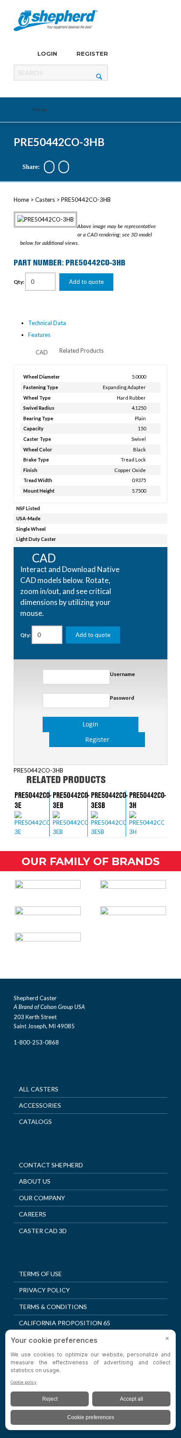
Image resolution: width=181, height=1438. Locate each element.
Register (91, 53)
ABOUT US (35, 1181)
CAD (42, 352)
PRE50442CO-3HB (59, 142)
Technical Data (47, 322)
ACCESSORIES (40, 1105)
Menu (40, 109)
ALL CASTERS (38, 1089)
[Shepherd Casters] (56, 20)
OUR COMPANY (42, 1198)
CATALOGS (35, 1121)
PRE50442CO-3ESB (109, 800)
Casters (45, 199)
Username (122, 674)
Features (39, 334)
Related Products (81, 350)
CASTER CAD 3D (43, 1230)
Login (46, 53)
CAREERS (32, 1214)
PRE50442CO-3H (147, 800)
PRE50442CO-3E (32, 800)
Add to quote (86, 281)
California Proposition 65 (64, 1323)
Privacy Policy (44, 1290)
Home (21, 199)
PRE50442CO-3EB (71, 800)
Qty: (19, 282)
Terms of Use (40, 1273)
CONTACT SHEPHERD (51, 1165)
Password (122, 697)
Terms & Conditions (53, 1306)
